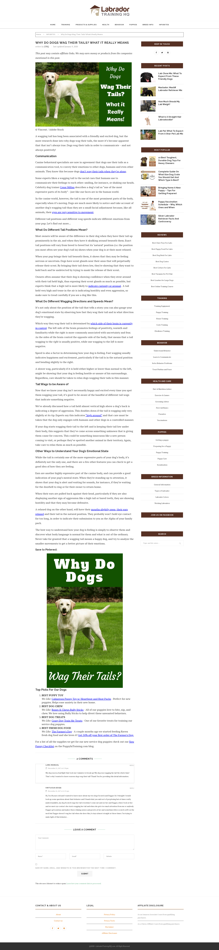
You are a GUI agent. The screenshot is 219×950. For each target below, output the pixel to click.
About (58, 914)
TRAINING (65, 25)
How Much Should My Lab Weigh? (169, 103)
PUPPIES (133, 25)
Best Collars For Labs (162, 267)
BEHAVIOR (119, 25)
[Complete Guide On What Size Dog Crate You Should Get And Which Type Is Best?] (148, 172)
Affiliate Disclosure (109, 933)
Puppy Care (162, 458)
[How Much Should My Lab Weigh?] (148, 102)
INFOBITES (164, 25)
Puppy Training (162, 312)
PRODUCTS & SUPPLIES (86, 25)
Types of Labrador (162, 491)
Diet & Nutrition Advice (162, 389)
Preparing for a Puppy (162, 446)
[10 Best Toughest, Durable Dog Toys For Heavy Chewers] (148, 158)
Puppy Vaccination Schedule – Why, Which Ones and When (170, 205)
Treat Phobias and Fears (162, 369)
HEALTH (105, 25)
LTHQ (46, 46)
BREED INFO (148, 25)
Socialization (162, 465)
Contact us (58, 920)
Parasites (162, 414)
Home (38, 34)
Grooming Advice (162, 401)
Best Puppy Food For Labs (162, 249)
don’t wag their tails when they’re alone (103, 171)
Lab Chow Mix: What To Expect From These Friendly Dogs (170, 76)
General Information (162, 484)
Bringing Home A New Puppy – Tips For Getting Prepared (169, 191)
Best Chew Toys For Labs (162, 243)
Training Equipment (162, 306)
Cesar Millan (67, 187)
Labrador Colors (162, 497)
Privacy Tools (109, 920)
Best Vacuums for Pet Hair (162, 274)
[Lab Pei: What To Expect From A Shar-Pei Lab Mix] (148, 131)
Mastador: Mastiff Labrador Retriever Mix (170, 88)
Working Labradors (162, 503)
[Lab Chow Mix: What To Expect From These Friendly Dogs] (148, 73)
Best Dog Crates (162, 261)
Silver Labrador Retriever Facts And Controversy (168, 219)
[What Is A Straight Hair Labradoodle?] (148, 117)
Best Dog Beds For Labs (162, 255)
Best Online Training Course (162, 286)
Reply (132, 765)
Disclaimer (109, 927)
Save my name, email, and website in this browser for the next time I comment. (75, 868)
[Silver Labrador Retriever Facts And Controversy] (148, 216)
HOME (53, 25)
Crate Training (162, 325)
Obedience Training (162, 331)
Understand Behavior (162, 350)
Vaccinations (162, 420)
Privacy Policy (109, 914)
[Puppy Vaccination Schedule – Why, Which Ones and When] (148, 202)
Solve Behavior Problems (162, 363)
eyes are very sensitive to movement (73, 212)
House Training (162, 318)
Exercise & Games (162, 395)
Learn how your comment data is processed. (83, 883)
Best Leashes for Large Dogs (162, 280)
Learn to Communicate (162, 357)
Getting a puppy (162, 440)
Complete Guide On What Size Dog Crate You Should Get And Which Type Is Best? (169, 175)
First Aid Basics (162, 408)
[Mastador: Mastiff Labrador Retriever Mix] (148, 88)
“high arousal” (94, 415)
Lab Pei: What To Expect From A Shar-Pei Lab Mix (170, 132)
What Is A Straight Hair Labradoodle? (169, 118)
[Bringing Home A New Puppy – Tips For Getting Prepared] (148, 188)
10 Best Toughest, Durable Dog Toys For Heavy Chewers (169, 160)
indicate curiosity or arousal (104, 286)
